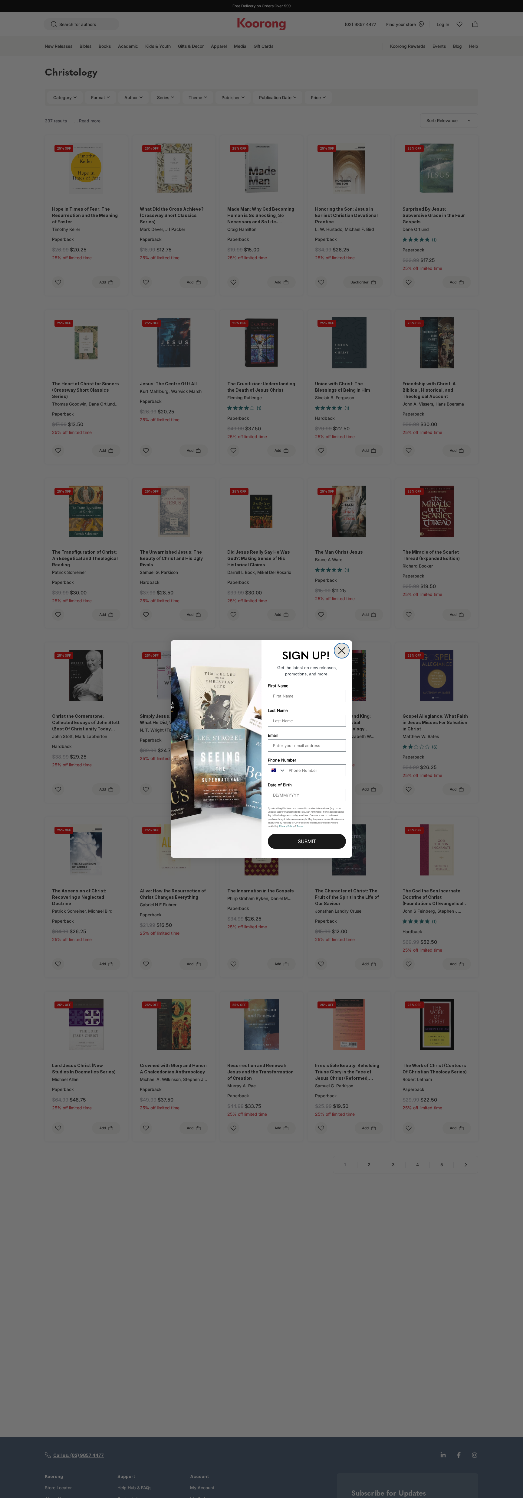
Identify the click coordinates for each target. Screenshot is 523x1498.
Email (273, 735)
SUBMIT (307, 841)
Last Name (278, 710)
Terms (300, 826)
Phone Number (282, 760)
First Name (278, 685)
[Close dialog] (341, 650)
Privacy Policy (286, 826)
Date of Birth (280, 784)
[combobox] (277, 770)
